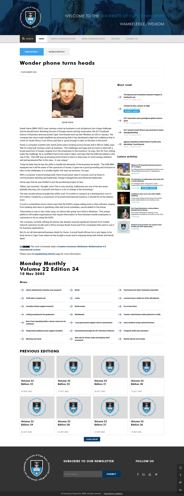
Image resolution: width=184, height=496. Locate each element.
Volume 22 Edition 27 (100, 423)
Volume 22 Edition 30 (137, 382)
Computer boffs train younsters (136, 331)
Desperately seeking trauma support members (44, 331)
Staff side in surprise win (36, 298)
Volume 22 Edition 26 (137, 423)
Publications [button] (31, 52)
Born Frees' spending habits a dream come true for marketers (46, 322)
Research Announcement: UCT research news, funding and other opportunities (146, 225)
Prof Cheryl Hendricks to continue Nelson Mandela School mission (145, 209)
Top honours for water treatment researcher (141, 290)
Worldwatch (79, 314)
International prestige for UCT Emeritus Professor (94, 331)
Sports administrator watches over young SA (43, 290)
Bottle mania (80, 306)
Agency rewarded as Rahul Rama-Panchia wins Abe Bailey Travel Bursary (142, 143)
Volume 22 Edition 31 (100, 382)
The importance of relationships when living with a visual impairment (147, 180)
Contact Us (132, 39)
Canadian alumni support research (39, 306)
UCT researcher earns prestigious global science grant (143, 119)
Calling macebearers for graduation (40, 314)
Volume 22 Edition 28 (64, 423)
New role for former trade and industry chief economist (92, 339)
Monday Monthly (57, 52)
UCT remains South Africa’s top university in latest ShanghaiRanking (143, 131)
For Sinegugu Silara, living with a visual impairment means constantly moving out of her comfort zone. (147, 184)
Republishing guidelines (113, 493)
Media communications (93, 39)
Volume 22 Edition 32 (64, 382)
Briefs (77, 290)
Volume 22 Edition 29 (27, 423)
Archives (115, 39)
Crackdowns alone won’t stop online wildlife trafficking (145, 195)
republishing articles (45, 254)
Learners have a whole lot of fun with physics (141, 298)
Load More (92, 439)
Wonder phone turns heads (134, 339)
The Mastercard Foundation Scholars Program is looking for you (143, 96)
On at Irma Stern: (130, 306)
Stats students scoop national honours (139, 323)
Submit (111, 474)
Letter (77, 298)
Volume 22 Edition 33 (27, 382)
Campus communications (62, 39)
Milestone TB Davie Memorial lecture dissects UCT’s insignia (146, 166)
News (41, 39)
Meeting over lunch (33, 339)
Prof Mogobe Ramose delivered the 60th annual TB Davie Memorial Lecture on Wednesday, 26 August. (147, 170)
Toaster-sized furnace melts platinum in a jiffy (142, 314)
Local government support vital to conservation (93, 323)
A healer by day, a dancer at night (137, 106)
